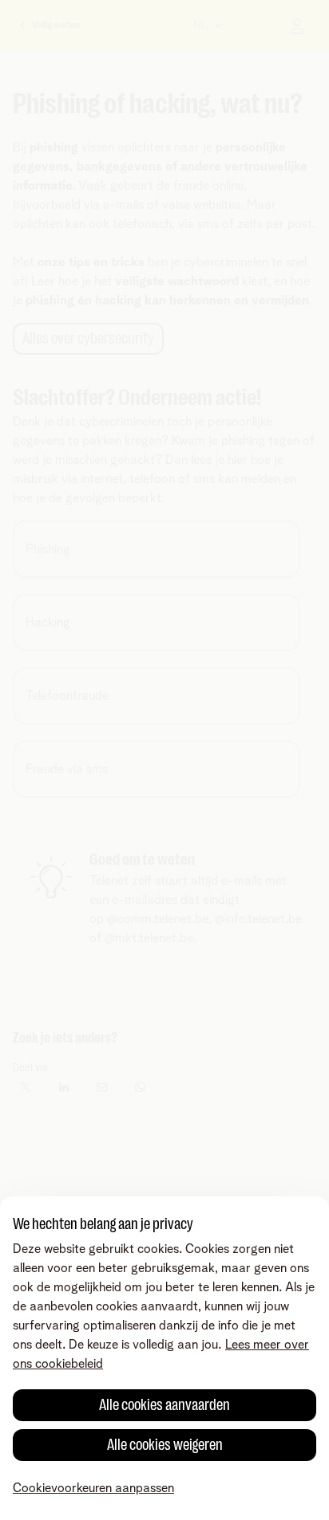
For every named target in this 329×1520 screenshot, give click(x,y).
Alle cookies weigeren (165, 1445)
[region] (164, 1358)
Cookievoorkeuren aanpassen (93, 1488)
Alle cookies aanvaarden (164, 1405)
